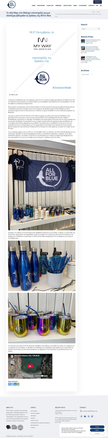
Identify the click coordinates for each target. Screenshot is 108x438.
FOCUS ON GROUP (28, 436)
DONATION (97, 2)
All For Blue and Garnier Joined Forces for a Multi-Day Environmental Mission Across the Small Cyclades (90, 49)
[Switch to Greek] (97, 5)
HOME (33, 5)
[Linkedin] (15, 384)
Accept (97, 427)
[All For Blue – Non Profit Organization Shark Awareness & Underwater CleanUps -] (11, 5)
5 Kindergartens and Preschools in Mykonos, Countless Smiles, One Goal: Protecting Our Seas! (90, 59)
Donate (33, 418)
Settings (97, 433)
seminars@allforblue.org (90, 411)
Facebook (81, 416)
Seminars (33, 415)
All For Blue (34, 411)
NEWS (75, 5)
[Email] (18, 384)
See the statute (35, 413)
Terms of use (34, 420)
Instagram (88, 416)
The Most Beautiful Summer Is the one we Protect (93, 40)
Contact (33, 427)
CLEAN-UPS (50, 5)
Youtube (84, 416)
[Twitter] (12, 384)
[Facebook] (9, 384)
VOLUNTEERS (82, 5)
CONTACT (91, 5)
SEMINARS (58, 5)
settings (80, 432)
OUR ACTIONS (67, 5)
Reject (97, 430)
